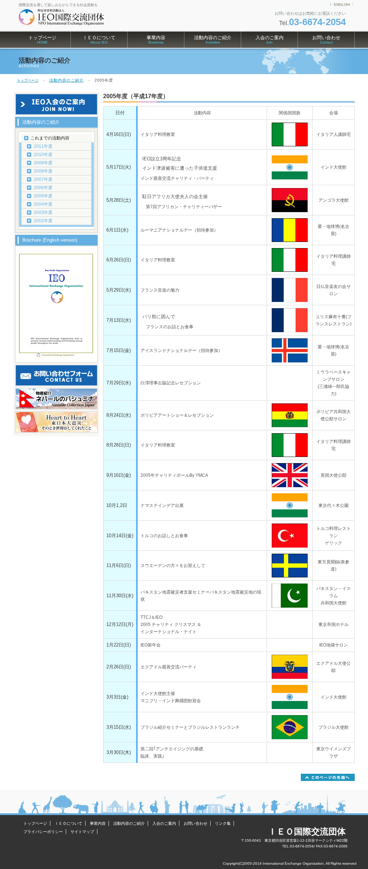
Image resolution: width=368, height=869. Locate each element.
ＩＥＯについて (99, 39)
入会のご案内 (270, 39)
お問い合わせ (326, 39)
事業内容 (156, 39)
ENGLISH (342, 4)
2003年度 (43, 212)
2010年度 (43, 154)
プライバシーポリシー (43, 831)
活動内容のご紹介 (212, 39)
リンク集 (223, 823)
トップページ (42, 39)
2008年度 (43, 171)
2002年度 (43, 220)
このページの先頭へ (328, 777)
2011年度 (43, 146)
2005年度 (43, 195)
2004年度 (43, 204)
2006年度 (43, 187)
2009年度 (43, 162)
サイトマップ (82, 831)
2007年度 (43, 179)
